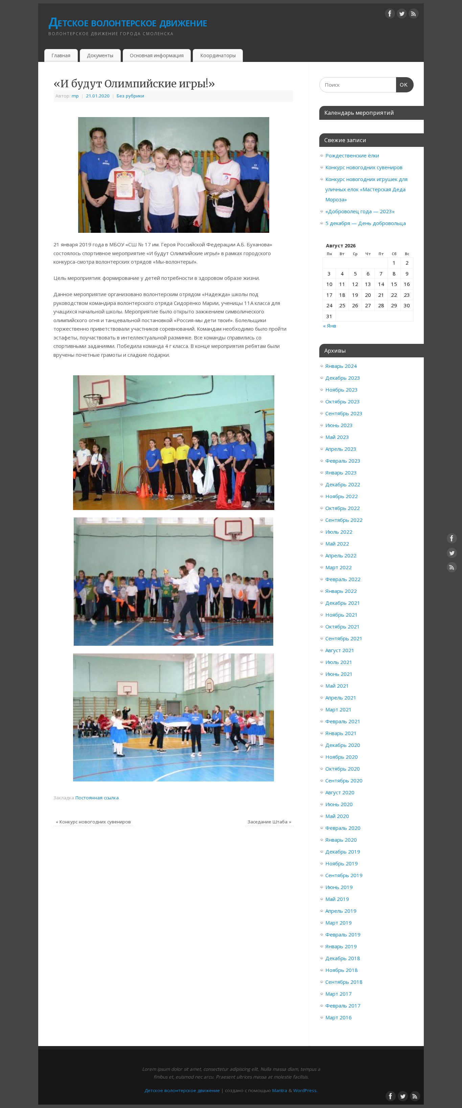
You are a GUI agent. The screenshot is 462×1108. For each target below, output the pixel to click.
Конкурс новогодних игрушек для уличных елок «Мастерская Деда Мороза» (366, 189)
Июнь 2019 (339, 887)
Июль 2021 (338, 662)
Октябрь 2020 (342, 768)
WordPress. (305, 1090)
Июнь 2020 (339, 804)
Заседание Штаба (269, 822)
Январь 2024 (341, 365)
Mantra (279, 1090)
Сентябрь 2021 (344, 638)
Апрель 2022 (340, 555)
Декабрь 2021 (342, 602)
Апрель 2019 (340, 910)
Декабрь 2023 (342, 377)
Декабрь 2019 (342, 851)
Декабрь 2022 (342, 484)
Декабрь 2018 (342, 958)
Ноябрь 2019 (341, 863)
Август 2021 (339, 650)
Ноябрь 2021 (341, 614)
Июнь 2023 (339, 425)
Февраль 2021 (343, 721)
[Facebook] (390, 14)
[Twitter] (402, 14)
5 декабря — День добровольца (365, 223)
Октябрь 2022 (342, 508)
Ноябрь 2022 (341, 496)
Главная (60, 55)
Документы (100, 55)
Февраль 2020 (343, 827)
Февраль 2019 (343, 934)
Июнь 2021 (339, 673)
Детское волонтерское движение (127, 22)
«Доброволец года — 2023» (360, 211)
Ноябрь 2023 (341, 389)
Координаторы (218, 55)
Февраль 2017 (343, 1005)
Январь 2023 (341, 472)
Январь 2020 (341, 839)
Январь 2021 (341, 733)
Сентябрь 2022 (344, 519)
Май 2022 (337, 543)
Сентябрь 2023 (344, 413)
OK (402, 85)
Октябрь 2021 (342, 626)
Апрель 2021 (340, 697)
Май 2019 (337, 898)
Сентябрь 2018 (344, 981)
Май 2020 (337, 816)
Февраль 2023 (343, 460)
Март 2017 (338, 993)
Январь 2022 (341, 591)
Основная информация (157, 55)
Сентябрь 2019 (344, 875)
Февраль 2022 (343, 579)
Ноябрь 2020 (341, 756)
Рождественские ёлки (352, 155)
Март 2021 (338, 709)
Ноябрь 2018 (341, 970)
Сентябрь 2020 (344, 780)
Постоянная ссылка (97, 798)
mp (75, 96)
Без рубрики (130, 96)
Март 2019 (338, 922)
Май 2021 (337, 685)
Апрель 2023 (340, 448)
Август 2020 (339, 792)
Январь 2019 (341, 946)
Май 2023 (337, 437)
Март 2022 (338, 567)
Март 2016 (338, 1017)
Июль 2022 (338, 531)
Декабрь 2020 (342, 744)
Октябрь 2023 (342, 401)
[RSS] (414, 14)
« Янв (329, 325)
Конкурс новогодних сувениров (93, 822)
